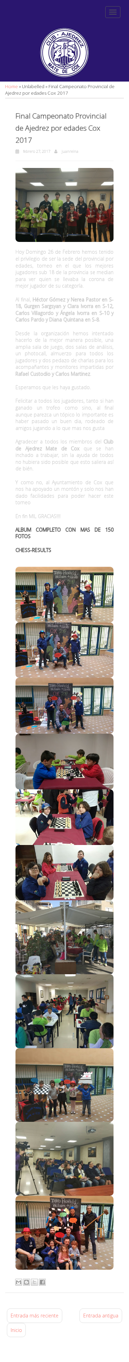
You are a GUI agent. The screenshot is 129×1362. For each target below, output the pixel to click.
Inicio (16, 1330)
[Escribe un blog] (26, 1282)
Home (12, 86)
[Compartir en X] (34, 1282)
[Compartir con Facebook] (42, 1282)
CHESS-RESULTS (33, 550)
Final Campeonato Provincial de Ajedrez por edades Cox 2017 (61, 128)
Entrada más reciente (34, 1315)
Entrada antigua (100, 1315)
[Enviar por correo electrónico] (18, 1282)
